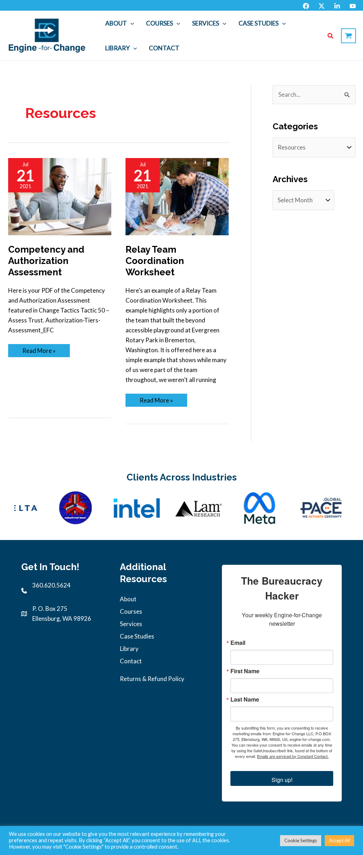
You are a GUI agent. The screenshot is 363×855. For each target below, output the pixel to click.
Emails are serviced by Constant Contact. (293, 756)
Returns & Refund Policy (152, 678)
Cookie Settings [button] (300, 840)
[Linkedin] (337, 6)
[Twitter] (321, 6)
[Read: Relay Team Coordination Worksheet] (177, 195)
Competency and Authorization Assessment (46, 260)
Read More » (40, 352)
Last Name (244, 699)
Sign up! (282, 780)
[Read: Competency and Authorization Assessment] (59, 195)
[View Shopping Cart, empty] (348, 35)
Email (237, 643)
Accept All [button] (339, 840)
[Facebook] (306, 6)
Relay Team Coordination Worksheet (154, 260)
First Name (244, 671)
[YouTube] (353, 6)
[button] (130, 23)
